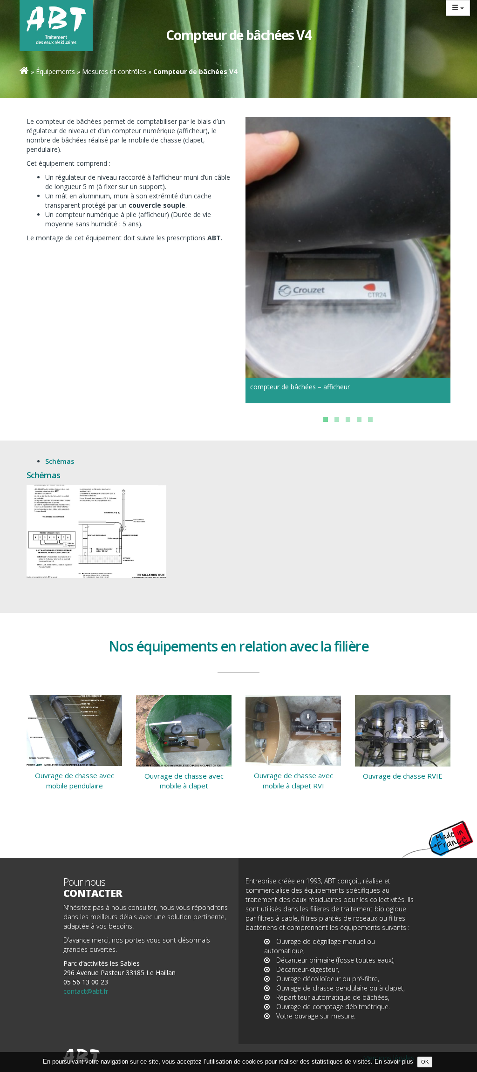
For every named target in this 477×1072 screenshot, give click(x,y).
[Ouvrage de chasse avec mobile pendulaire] (74, 731)
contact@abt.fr (85, 991)
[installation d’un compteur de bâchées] (96, 531)
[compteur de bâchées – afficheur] (348, 244)
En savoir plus (394, 1061)
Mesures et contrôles (114, 71)
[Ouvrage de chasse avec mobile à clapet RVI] (293, 730)
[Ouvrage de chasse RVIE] (402, 731)
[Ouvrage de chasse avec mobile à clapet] (184, 731)
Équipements (55, 71)
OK (425, 1062)
